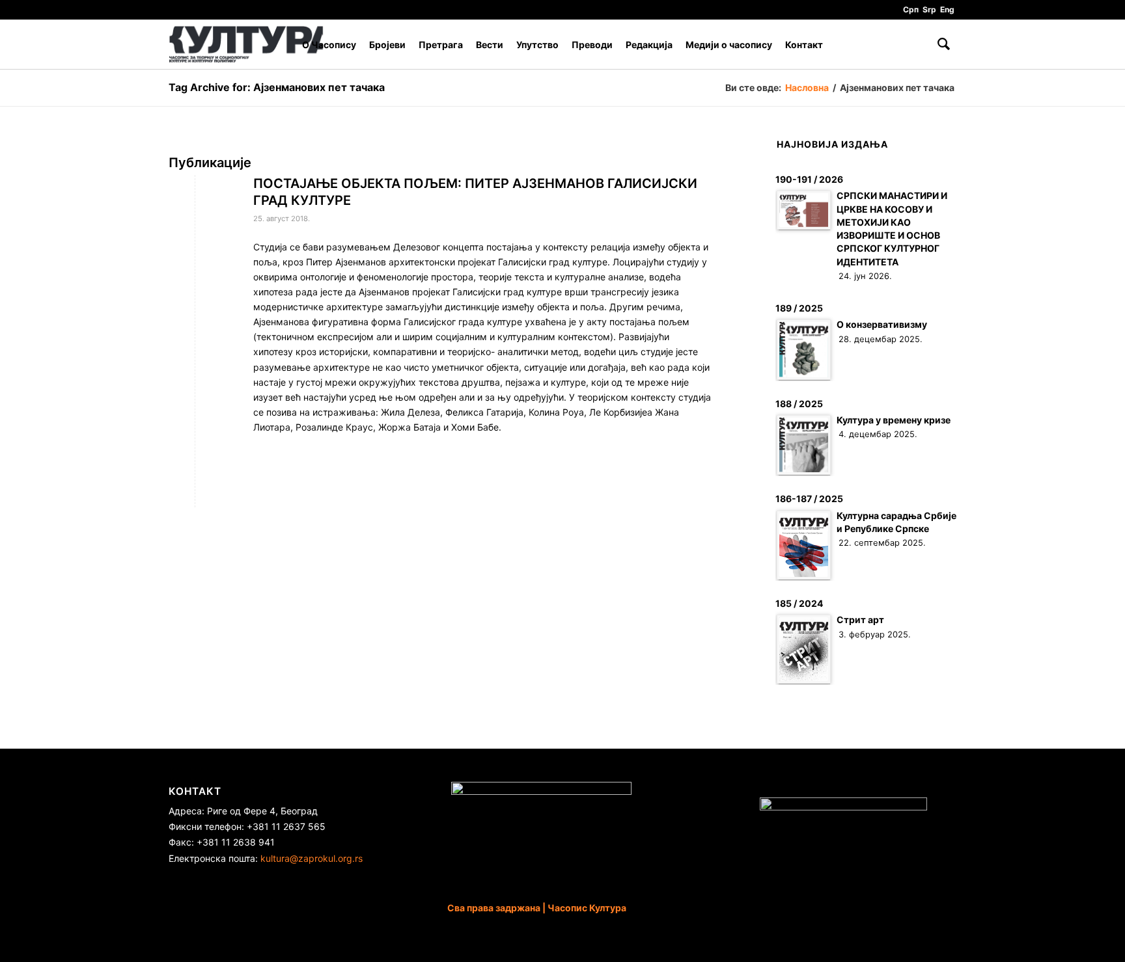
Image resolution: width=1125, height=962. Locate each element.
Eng (947, 9)
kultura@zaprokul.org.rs (311, 858)
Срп (911, 9)
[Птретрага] (943, 44)
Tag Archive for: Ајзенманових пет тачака (277, 87)
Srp (929, 9)
